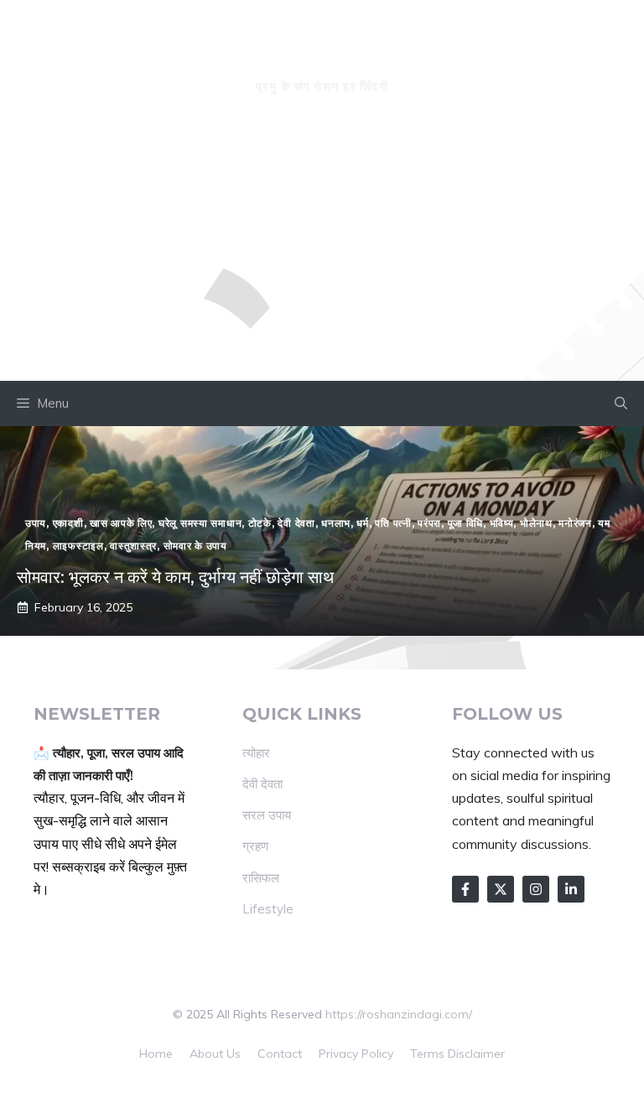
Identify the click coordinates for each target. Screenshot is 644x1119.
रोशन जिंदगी (322, 55)
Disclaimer (476, 1053)
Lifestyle (267, 909)
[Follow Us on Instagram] (535, 889)
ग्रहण (255, 846)
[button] (621, 403)
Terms (427, 1053)
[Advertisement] (322, 255)
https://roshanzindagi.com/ (398, 1014)
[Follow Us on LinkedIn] (571, 889)
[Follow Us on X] (500, 889)
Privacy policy (356, 1053)
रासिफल (260, 878)
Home (156, 1053)
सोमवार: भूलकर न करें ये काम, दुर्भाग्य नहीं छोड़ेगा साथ (175, 577)
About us (215, 1053)
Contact (279, 1053)
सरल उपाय (266, 815)
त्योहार (256, 753)
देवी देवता (262, 784)
